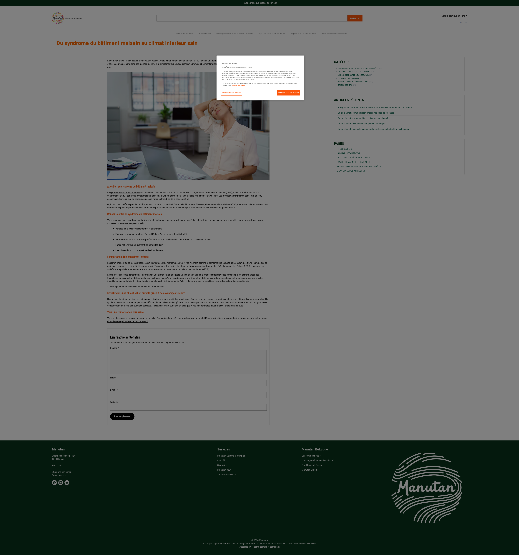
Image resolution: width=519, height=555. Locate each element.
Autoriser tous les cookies (288, 93)
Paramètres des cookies (231, 93)
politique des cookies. (238, 85)
